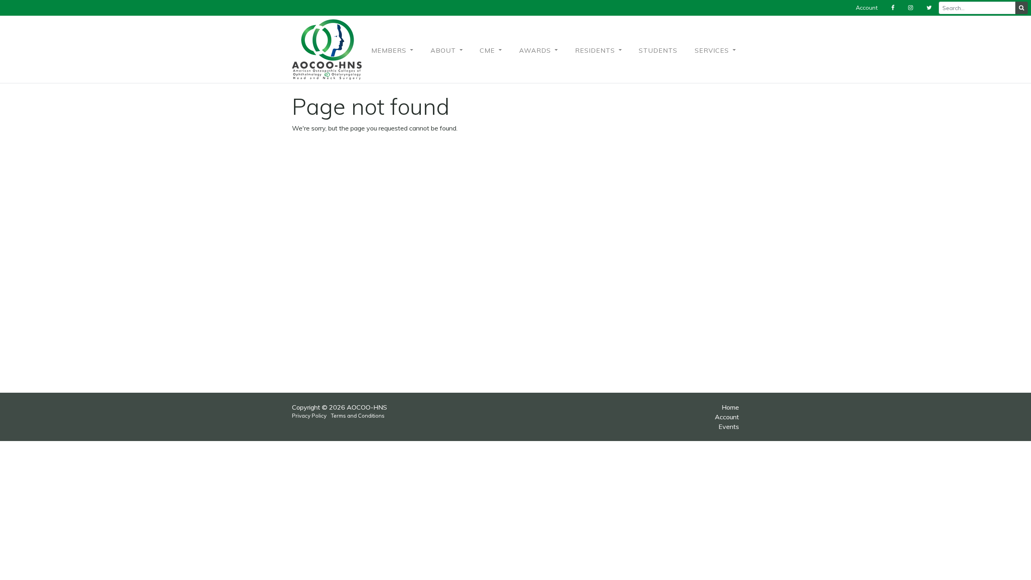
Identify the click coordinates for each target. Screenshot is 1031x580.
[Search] (1021, 8)
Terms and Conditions (358, 415)
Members (389, 50)
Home (730, 407)
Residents (596, 50)
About (444, 50)
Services (713, 50)
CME (488, 50)
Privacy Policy (309, 415)
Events (728, 427)
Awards (536, 50)
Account (727, 417)
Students (658, 50)
